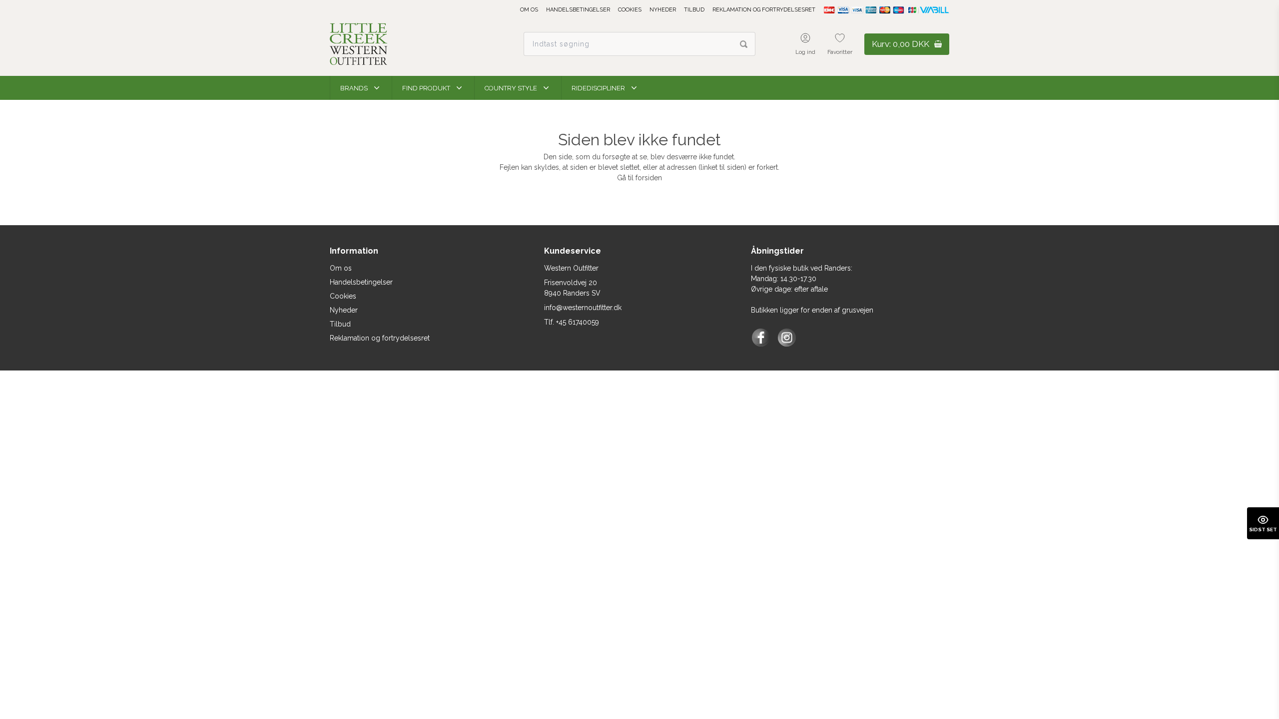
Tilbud (694, 9)
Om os (529, 9)
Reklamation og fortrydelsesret (763, 9)
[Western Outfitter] (358, 44)
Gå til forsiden (639, 178)
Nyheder (662, 9)
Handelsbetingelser (578, 9)
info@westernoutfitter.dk (583, 308)
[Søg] (747, 44)
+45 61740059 (577, 322)
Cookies (629, 9)
